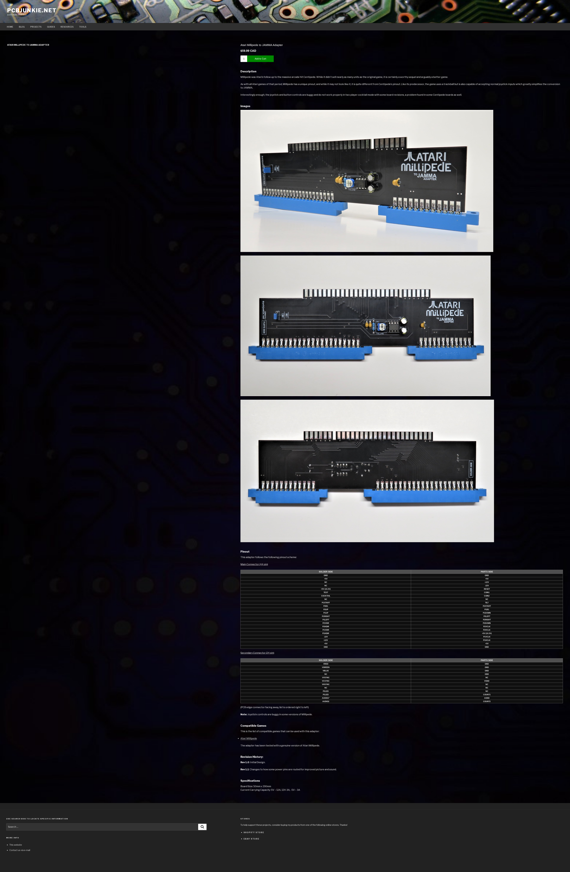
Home (10, 27)
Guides (51, 27)
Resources (67, 27)
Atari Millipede (248, 738)
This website (15, 845)
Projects (35, 27)
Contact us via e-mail (19, 850)
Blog (22, 27)
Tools (82, 27)
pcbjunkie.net (31, 10)
